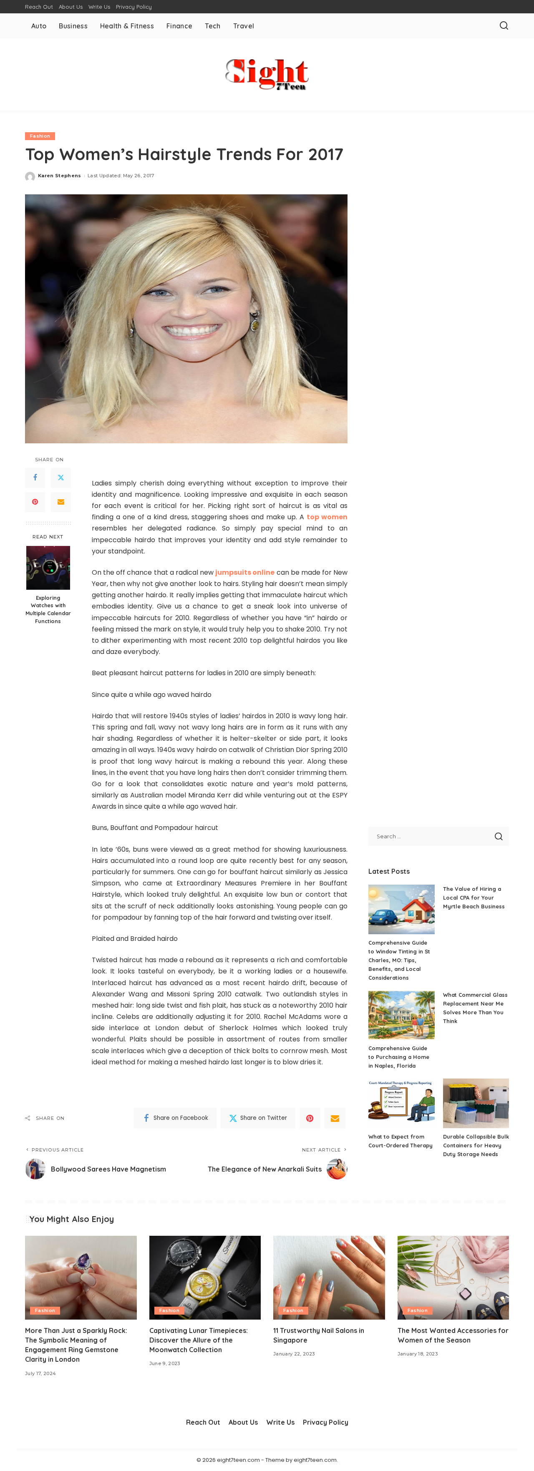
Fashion (40, 136)
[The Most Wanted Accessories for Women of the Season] (453, 1278)
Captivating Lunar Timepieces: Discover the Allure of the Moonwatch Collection (198, 1340)
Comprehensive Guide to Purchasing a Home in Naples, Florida (398, 1057)
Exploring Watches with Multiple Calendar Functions (48, 609)
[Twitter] (61, 478)
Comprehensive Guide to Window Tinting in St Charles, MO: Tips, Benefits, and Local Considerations (399, 960)
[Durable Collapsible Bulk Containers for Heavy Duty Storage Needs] (476, 1103)
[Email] (61, 502)
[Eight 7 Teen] (267, 74)
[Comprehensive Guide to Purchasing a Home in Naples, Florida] (401, 1015)
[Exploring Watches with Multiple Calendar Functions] (48, 568)
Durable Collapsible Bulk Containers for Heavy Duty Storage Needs (476, 1145)
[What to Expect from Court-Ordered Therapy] (401, 1103)
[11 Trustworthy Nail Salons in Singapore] (329, 1278)
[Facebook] (35, 478)
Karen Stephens (59, 176)
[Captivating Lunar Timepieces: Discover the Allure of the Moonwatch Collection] (205, 1278)
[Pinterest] (35, 502)
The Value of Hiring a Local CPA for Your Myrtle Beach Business (474, 897)
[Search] (504, 25)
